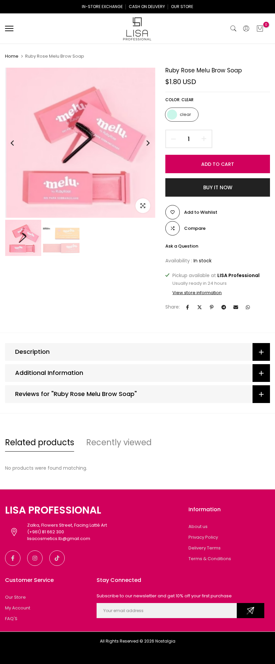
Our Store (15, 597)
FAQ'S (11, 618)
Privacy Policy (203, 537)
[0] (260, 28)
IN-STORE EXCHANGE (102, 6)
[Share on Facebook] (187, 307)
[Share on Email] (235, 307)
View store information (197, 293)
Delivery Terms (204, 548)
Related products (39, 442)
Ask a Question (181, 246)
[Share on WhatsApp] (248, 307)
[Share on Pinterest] (211, 307)
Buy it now (217, 187)
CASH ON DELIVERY (147, 6)
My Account (17, 608)
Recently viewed (119, 442)
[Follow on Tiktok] (57, 558)
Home (11, 56)
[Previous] (17, 142)
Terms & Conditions (209, 558)
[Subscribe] (250, 610)
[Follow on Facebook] (12, 558)
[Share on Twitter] (199, 307)
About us (198, 526)
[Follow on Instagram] (35, 558)
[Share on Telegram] (223, 307)
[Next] (142, 142)
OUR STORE (182, 6)
